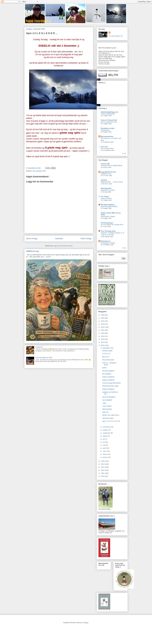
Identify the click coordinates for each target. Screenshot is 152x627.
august (105, 436)
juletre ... (105, 368)
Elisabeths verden (108, 128)
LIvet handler (107, 406)
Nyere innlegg (31, 238)
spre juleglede (107, 400)
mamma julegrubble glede (111, 383)
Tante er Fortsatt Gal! (109, 120)
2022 (103, 327)
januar (105, 457)
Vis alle (124, 153)
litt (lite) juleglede (108, 371)
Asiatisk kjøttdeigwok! (108, 114)
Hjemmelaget (107, 409)
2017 (103, 342)
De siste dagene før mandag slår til (112, 224)
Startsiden (59, 238)
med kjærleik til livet (108, 172)
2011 (103, 473)
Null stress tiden (108, 418)
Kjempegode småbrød (108, 243)
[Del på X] (50, 168)
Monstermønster (107, 136)
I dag (104, 403)
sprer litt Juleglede (108, 397)
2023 (103, 324)
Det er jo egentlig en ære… (109, 122)
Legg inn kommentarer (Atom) (62, 246)
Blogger (86, 622)
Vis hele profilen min (116, 36)
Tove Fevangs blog (108, 231)
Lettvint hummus (106, 198)
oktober (106, 430)
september (107, 433)
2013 (103, 467)
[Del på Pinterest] (55, 168)
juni (104, 442)
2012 (103, 470)
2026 (103, 315)
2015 (103, 461)
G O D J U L (106, 354)
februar (105, 454)
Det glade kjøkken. (108, 205)
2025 (103, 318)
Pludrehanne (105, 241)
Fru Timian (105, 196)
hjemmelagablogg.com (109, 112)
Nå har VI (105, 357)
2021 (103, 330)
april (104, 448)
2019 (103, 336)
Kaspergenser (105, 130)
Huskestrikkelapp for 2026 (43, 357)
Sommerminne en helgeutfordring (111, 165)
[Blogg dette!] (48, 168)
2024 (103, 321)
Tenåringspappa (107, 223)
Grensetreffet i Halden (108, 216)
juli (104, 439)
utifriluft (104, 180)
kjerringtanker (106, 188)
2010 (103, 476)
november (106, 427)
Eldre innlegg (86, 238)
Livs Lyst (104, 146)
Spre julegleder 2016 (39, 171)
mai (104, 445)
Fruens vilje (105, 164)
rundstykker (39, 347)
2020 (103, 333)
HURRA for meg (32, 251)
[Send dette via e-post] (46, 168)
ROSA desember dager (110, 386)
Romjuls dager (107, 350)
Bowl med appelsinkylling (109, 206)
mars (105, 451)
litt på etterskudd (108, 360)
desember (106, 348)
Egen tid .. (105, 412)
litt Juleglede (106, 374)
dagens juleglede (108, 377)
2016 (103, 345)
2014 (103, 464)
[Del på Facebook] (53, 168)
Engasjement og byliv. (108, 190)
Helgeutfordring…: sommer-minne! (112, 182)
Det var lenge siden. (107, 148)
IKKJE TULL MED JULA (110, 415)
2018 (103, 339)
